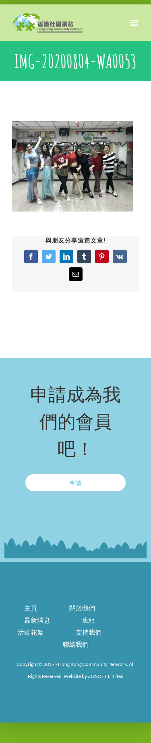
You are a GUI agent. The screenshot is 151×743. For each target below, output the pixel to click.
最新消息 (37, 620)
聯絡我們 (76, 644)
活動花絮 (30, 632)
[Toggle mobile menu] (134, 22)
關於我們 (82, 608)
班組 (88, 620)
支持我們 (88, 632)
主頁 (30, 608)
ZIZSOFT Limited (106, 676)
